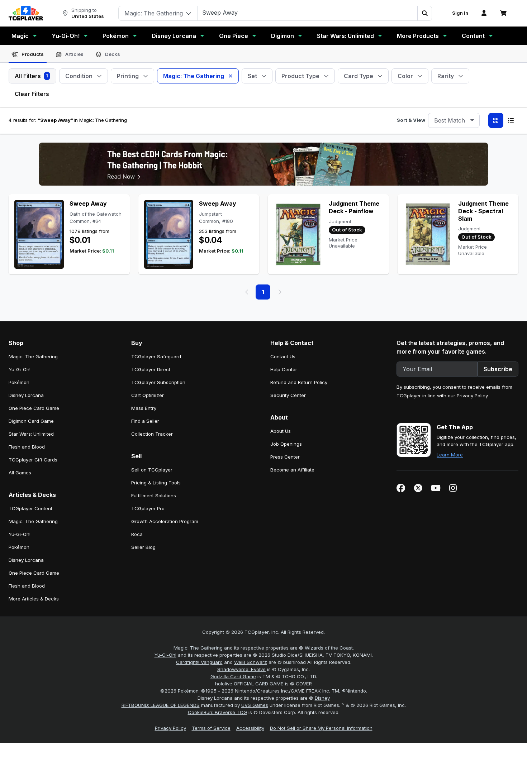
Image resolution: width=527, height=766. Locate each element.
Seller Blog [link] (143, 547)
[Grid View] (495, 120)
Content (473, 35)
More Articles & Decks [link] (34, 599)
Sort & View (411, 120)
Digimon (282, 35)
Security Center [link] (288, 395)
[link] (26, 13)
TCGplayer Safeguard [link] (156, 356)
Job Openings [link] (286, 444)
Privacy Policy (472, 395)
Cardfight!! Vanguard (199, 662)
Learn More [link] (450, 455)
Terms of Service (211, 728)
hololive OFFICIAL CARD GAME (249, 683)
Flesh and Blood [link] (27, 447)
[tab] (28, 54)
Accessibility (250, 728)
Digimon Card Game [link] (31, 421)
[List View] (510, 120)
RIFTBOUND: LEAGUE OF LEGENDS (161, 705)
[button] (424, 13)
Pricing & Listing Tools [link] (156, 482)
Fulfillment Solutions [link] (153, 495)
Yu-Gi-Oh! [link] (19, 369)
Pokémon (116, 35)
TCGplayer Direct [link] (150, 369)
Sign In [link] (460, 13)
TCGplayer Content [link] (30, 508)
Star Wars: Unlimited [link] (31, 434)
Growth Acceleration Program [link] (164, 521)
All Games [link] (20, 472)
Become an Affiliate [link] (292, 470)
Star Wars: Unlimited (345, 35)
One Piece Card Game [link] (34, 408)
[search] (308, 12)
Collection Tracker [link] (152, 434)
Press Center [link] (285, 457)
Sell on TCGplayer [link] (151, 470)
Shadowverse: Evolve (241, 669)
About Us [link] (280, 431)
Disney (322, 698)
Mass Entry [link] (143, 408)
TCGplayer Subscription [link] (158, 382)
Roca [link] (137, 534)
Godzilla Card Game (233, 676)
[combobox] (454, 120)
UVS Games (254, 705)
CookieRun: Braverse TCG (217, 712)
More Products (418, 35)
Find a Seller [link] (145, 421)
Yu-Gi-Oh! (66, 35)
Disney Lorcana (174, 35)
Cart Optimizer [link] (147, 395)
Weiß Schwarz (250, 662)
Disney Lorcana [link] (26, 395)
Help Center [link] (283, 369)
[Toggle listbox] (472, 120)
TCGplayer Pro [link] (148, 508)
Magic (20, 35)
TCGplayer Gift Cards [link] (33, 460)
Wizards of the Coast (329, 648)
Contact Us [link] (282, 356)
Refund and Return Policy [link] (298, 382)
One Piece (233, 35)
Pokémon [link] (19, 382)
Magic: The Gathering (198, 648)
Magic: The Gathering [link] (33, 356)
